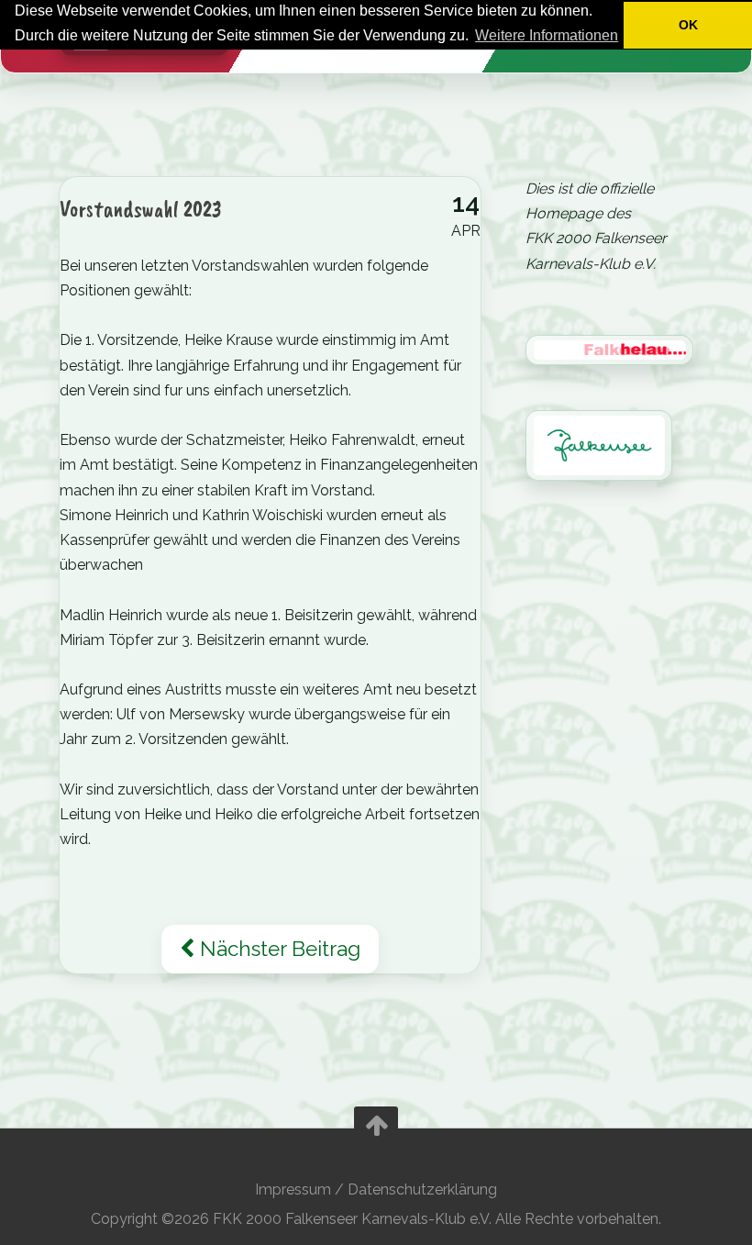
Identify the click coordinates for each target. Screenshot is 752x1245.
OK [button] (688, 24)
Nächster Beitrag (277, 949)
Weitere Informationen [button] (546, 35)
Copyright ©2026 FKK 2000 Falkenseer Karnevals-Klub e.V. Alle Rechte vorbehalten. (376, 1219)
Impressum (293, 1189)
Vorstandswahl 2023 (141, 209)
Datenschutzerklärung (422, 1189)
